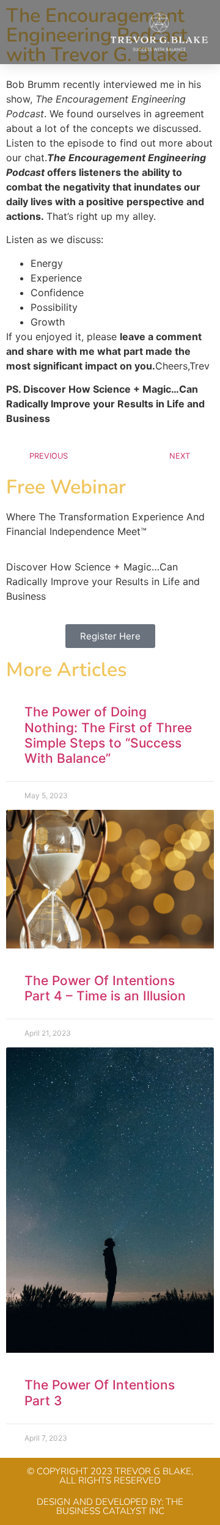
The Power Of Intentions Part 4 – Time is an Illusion (105, 988)
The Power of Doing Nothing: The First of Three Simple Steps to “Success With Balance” (108, 735)
